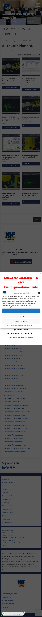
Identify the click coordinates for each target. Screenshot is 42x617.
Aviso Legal (34, 325)
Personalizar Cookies (11, 325)
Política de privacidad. (24, 325)
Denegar (21, 316)
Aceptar (21, 311)
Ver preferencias (21, 322)
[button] (39, 293)
